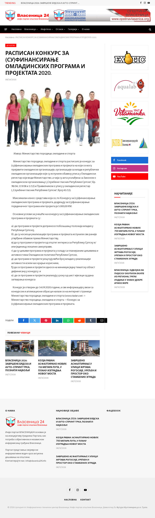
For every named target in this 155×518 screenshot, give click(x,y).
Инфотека (46, 29)
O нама (86, 29)
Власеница (30, 29)
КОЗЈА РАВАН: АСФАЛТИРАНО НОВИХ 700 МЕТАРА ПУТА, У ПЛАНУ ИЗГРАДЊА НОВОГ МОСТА (52, 367)
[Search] (149, 29)
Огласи (59, 29)
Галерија (72, 29)
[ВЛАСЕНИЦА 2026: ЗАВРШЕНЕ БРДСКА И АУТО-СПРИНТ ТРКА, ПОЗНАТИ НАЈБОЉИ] (19, 348)
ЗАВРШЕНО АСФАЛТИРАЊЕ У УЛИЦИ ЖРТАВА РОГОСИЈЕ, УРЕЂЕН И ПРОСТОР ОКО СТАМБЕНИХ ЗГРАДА (83, 368)
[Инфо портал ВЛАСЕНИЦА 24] (27, 15)
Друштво (11, 45)
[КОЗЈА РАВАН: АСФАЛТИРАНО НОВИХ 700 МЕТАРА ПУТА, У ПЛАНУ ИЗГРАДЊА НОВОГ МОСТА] (52, 348)
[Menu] (6, 29)
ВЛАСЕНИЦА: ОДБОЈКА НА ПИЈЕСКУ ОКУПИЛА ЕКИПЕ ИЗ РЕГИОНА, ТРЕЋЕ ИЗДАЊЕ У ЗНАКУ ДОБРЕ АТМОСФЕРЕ (129, 276)
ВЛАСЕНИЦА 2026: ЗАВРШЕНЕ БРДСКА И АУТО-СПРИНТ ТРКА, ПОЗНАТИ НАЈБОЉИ (51, 3)
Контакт (85, 499)
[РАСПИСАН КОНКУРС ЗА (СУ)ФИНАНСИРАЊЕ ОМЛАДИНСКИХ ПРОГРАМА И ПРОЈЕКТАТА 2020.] (52, 116)
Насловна (16, 29)
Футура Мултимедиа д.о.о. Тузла (132, 507)
